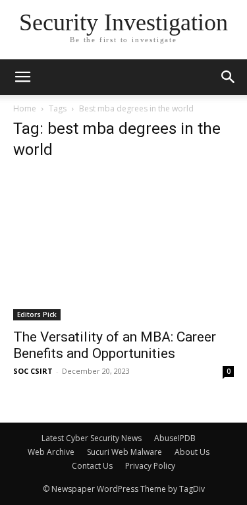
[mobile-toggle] (22, 77)
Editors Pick (37, 314)
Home (24, 108)
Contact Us (92, 465)
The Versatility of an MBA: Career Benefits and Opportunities (114, 345)
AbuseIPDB (175, 438)
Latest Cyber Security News (91, 438)
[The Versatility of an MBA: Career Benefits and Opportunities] (123, 246)
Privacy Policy (150, 465)
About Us (192, 452)
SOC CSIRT (33, 371)
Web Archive (51, 452)
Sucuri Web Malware (124, 452)
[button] (228, 77)
